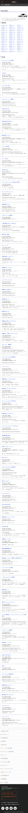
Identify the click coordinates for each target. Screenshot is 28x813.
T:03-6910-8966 (6, 123)
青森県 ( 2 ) (12, 25)
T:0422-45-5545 (6, 62)
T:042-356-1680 (6, 217)
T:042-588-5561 (6, 604)
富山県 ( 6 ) (20, 34)
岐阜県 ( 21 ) (4, 37)
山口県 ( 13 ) (12, 44)
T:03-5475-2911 (6, 459)
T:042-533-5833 (6, 313)
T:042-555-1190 (6, 560)
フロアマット (5, 734)
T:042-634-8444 (6, 160)
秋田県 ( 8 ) (12, 27)
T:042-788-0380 (6, 495)
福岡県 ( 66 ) (4, 48)
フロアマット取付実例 (7, 751)
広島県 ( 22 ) (4, 44)
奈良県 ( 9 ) (12, 41)
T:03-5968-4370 (6, 359)
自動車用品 (5, 738)
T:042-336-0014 (6, 282)
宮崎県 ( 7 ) (20, 49)
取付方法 (4, 744)
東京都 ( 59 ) (12, 29)
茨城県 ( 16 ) (20, 30)
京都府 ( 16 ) (20, 39)
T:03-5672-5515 (6, 579)
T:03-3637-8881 (6, 415)
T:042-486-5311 (6, 632)
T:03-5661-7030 (6, 403)
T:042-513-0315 (6, 519)
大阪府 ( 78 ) (4, 39)
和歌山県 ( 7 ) (20, 41)
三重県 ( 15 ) (20, 37)
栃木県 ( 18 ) (4, 32)
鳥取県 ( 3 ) (4, 42)
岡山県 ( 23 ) (20, 42)
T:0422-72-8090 (6, 75)
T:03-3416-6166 (6, 87)
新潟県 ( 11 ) (4, 34)
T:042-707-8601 (6, 483)
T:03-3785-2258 (6, 236)
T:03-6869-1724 (6, 448)
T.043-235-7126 (7, 793)
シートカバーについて (7, 768)
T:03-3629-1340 (6, 676)
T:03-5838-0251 (6, 687)
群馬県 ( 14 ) (12, 32)
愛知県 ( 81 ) (20, 35)
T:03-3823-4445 (6, 668)
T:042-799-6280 (6, 469)
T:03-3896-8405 (6, 707)
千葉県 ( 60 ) (12, 30)
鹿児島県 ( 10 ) (4, 51)
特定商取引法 (5, 775)
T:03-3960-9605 (6, 346)
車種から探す (5, 731)
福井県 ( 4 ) (12, 35)
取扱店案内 (5, 758)
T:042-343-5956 (6, 269)
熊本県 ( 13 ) (4, 49)
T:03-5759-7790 (6, 506)
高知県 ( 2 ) (20, 46)
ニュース (4, 755)
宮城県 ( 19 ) (4, 27)
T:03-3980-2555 (6, 657)
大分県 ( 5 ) (12, 49)
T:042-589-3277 (6, 301)
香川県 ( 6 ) (4, 46)
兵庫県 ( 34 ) (12, 39)
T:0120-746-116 (6, 171)
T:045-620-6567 (6, 718)
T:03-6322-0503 (6, 247)
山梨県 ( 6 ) (20, 32)
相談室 (3, 741)
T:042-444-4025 (6, 644)
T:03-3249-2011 (6, 137)
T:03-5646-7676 (6, 428)
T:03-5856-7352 (6, 696)
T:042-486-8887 (6, 618)
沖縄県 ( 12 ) (12, 51)
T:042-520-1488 (6, 368)
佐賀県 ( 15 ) (12, 48)
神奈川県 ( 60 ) (20, 29)
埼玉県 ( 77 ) (4, 30)
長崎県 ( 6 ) (20, 48)
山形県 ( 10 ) (20, 27)
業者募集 (4, 779)
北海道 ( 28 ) (4, 25)
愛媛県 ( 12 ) (12, 46)
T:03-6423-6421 (6, 258)
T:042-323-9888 (6, 206)
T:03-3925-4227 (6, 550)
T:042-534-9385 (6, 528)
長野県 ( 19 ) (12, 34)
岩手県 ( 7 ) (20, 25)
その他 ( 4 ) (20, 51)
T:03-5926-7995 (6, 323)
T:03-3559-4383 (6, 335)
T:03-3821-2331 (6, 291)
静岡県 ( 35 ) (12, 37)
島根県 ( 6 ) (12, 42)
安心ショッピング (6, 772)
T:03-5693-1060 (6, 591)
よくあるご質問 (6, 761)
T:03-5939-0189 (6, 184)
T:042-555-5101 (6, 569)
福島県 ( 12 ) (4, 29)
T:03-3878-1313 (6, 381)
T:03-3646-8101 (6, 437)
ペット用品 (5, 782)
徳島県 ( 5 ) (20, 44)
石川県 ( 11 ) (4, 35)
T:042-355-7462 (6, 225)
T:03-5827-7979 (6, 193)
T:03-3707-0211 (6, 101)
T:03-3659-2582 (6, 390)
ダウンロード (5, 765)
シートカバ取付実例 (7, 748)
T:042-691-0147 (6, 148)
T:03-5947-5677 (6, 541)
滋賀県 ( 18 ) (4, 41)
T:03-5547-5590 (6, 111)
